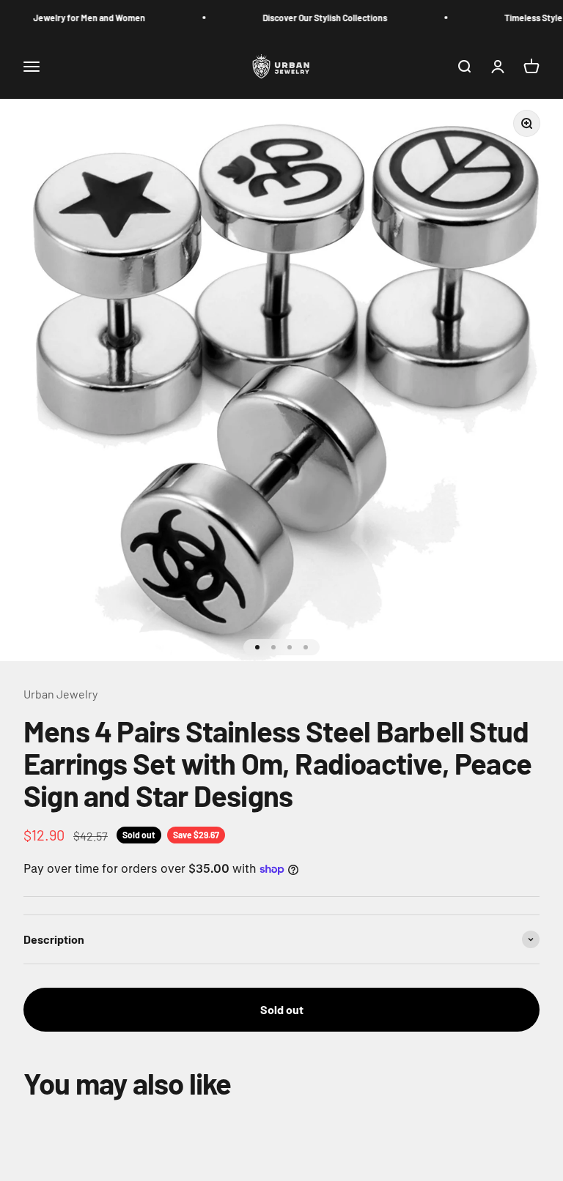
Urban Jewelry (60, 694)
